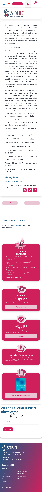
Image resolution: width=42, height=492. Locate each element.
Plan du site (4, 468)
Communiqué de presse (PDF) (16, 181)
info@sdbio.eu (7, 487)
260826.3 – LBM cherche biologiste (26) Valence (18, 263)
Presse (3, 479)
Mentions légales (6, 473)
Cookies (4, 481)
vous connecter (16, 225)
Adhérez (4, 471)
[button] (9, 3)
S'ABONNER (8, 429)
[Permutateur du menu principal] (4, 4)
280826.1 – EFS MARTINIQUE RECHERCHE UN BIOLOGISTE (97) (19, 257)
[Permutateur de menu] (25, 2)
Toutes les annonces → (14, 277)
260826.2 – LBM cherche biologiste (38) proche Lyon (21, 268)
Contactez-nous (6, 476)
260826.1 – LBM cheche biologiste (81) (17, 273)
